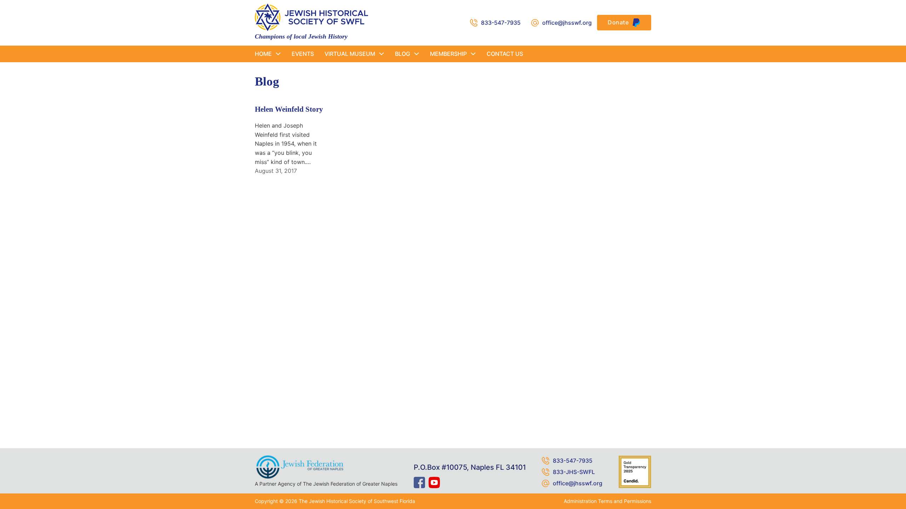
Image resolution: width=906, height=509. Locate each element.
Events (303, 53)
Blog (402, 53)
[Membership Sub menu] (473, 54)
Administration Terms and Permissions (607, 501)
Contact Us (505, 53)
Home (263, 53)
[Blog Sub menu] (416, 54)
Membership (448, 53)
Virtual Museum (350, 53)
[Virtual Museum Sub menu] (381, 54)
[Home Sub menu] (278, 54)
